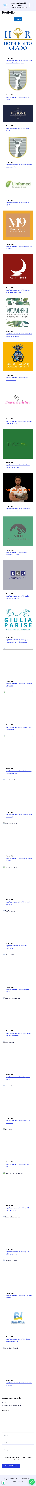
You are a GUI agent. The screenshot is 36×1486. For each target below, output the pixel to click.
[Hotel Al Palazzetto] (15, 881)
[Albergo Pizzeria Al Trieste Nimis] (15, 269)
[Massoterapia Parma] (15, 793)
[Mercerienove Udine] (15, 225)
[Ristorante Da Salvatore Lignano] (15, 1012)
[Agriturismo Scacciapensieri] (15, 147)
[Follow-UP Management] (15, 706)
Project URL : (10, 58)
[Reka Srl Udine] (15, 968)
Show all (18, 19)
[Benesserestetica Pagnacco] (15, 400)
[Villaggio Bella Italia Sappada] (15, 1318)
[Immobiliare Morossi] (15, 1362)
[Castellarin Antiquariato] (15, 662)
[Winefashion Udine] (15, 837)
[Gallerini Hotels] (15, 1056)
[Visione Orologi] (15, 113)
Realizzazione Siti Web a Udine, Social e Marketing (19, 5)
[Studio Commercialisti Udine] (15, 575)
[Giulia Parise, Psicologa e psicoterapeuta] (15, 618)
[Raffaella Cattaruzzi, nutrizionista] (15, 444)
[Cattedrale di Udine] (15, 1274)
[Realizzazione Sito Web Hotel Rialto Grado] (15, 39)
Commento (6, 1410)
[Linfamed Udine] (15, 184)
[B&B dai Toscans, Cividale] (15, 356)
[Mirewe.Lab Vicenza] (15, 1099)
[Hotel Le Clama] (15, 80)
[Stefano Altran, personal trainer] (15, 487)
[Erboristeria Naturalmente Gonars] (15, 313)
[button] (32, 1482)
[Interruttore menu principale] (31, 5)
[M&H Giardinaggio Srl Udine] (15, 531)
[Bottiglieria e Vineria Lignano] (15, 1187)
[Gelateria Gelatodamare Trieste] (15, 1230)
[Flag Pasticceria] (15, 924)
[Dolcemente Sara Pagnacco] (15, 750)
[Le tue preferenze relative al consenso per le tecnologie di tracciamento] (3, 1482)
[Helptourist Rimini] (15, 1143)
